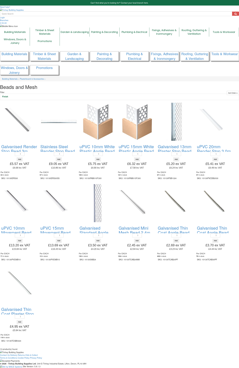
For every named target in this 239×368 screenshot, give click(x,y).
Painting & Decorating (104, 32)
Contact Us (5, 355)
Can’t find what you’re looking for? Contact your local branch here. (119, 2)
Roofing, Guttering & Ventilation (194, 32)
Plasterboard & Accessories (33, 78)
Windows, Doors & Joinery (15, 41)
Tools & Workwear (224, 32)
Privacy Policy (36, 357)
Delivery (13, 355)
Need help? (5, 7)
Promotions (45, 41)
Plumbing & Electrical (134, 32)
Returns (21, 355)
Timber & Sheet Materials (44, 32)
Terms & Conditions (8, 357)
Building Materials (15, 32)
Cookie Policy (23, 357)
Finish (5, 96)
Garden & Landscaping (74, 32)
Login (2, 17)
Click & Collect (31, 355)
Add (19, 159)
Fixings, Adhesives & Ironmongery (164, 32)
